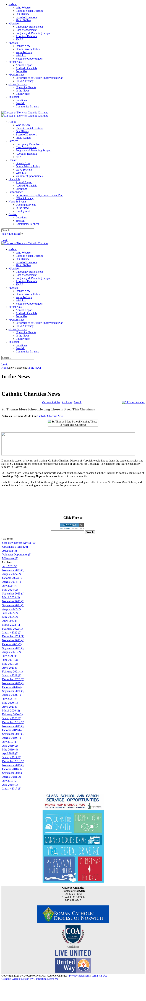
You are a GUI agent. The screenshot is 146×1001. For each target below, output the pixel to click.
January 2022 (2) (11, 632)
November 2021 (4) (13, 640)
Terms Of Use (99, 975)
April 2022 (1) (10, 620)
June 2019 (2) (10, 745)
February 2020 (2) (12, 714)
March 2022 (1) (11, 624)
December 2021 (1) (13, 636)
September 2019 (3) (13, 733)
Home (4, 367)
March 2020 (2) (11, 710)
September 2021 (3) (13, 648)
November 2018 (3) (13, 765)
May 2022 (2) (10, 616)
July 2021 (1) (9, 655)
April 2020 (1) (10, 706)
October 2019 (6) (12, 730)
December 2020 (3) (13, 679)
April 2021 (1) (10, 667)
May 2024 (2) (10, 589)
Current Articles (51, 402)
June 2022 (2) (10, 612)
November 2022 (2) (13, 601)
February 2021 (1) (12, 671)
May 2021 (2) (10, 663)
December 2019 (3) (13, 722)
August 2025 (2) (11, 573)
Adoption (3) (9, 550)
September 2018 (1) (13, 772)
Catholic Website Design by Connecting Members (29, 978)
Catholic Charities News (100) (19, 542)
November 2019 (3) (13, 726)
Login (4, 240)
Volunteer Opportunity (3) (16, 554)
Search (78, 402)
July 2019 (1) (9, 741)
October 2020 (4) (12, 687)
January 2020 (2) (11, 718)
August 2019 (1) (11, 737)
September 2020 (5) (13, 691)
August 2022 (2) (11, 609)
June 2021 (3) (10, 659)
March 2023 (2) (11, 597)
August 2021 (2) (11, 652)
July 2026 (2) (9, 566)
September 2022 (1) (13, 605)
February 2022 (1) (12, 628)
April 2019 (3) (10, 753)
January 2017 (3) (11, 788)
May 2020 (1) (10, 702)
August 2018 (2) (11, 776)
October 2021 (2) (12, 644)
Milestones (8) (10, 558)
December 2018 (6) (13, 761)
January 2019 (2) (11, 757)
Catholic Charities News (50, 416)
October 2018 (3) (12, 769)
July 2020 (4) (9, 698)
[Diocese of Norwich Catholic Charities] (24, 112)
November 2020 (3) (13, 683)
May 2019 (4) (10, 749)
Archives (67, 402)
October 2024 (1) (12, 577)
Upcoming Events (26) (15, 546)
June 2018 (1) (10, 784)
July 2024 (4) (9, 585)
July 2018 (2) (9, 780)
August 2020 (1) (11, 694)
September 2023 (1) (13, 593)
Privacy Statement (79, 975)
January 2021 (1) (11, 675)
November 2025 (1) (13, 570)
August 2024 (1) (11, 581)
